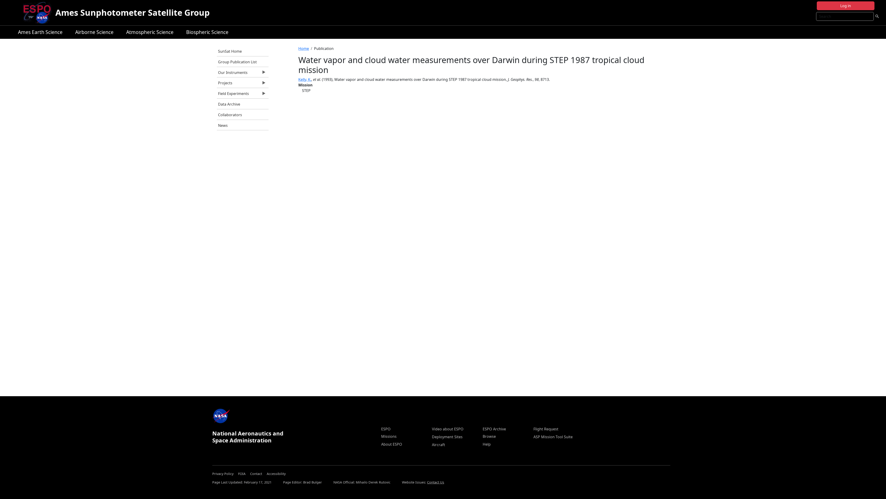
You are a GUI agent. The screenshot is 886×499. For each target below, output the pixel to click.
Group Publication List (237, 61)
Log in (845, 5)
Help (487, 444)
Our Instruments (232, 73)
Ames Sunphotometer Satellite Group (132, 12)
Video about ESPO (448, 429)
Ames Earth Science (40, 32)
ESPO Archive (494, 429)
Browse (489, 436)
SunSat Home (230, 51)
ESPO (386, 429)
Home (303, 48)
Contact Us (435, 482)
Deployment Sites (447, 436)
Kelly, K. (304, 79)
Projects (224, 84)
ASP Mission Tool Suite (553, 436)
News (223, 125)
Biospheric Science (207, 32)
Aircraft (438, 444)
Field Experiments (233, 94)
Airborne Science (94, 32)
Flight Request (545, 429)
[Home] (38, 12)
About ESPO (391, 444)
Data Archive (229, 104)
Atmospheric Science (150, 32)
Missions (389, 436)
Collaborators (230, 114)
